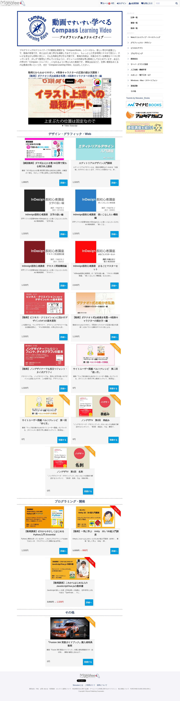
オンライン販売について (63, 688)
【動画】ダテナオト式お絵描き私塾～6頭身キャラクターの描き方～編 (65, 76)
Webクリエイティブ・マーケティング (145, 37)
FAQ (37, 688)
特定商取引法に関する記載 (80, 688)
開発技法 (134, 59)
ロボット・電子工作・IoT (141, 75)
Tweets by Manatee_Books (138, 98)
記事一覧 (134, 17)
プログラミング (137, 53)
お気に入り (148, 3)
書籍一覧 (134, 23)
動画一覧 (134, 28)
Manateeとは (78, 685)
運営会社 (32, 688)
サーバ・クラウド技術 (139, 64)
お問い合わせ (44, 688)
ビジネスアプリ (137, 48)
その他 (133, 91)
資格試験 (134, 86)
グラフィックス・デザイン (141, 43)
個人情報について (123, 688)
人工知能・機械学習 (138, 70)
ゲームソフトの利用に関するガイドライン (102, 688)
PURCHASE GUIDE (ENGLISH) (140, 688)
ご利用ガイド (90, 685)
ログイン (122, 3)
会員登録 (135, 3)
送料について (102, 685)
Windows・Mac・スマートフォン (144, 80)
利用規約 (52, 688)
